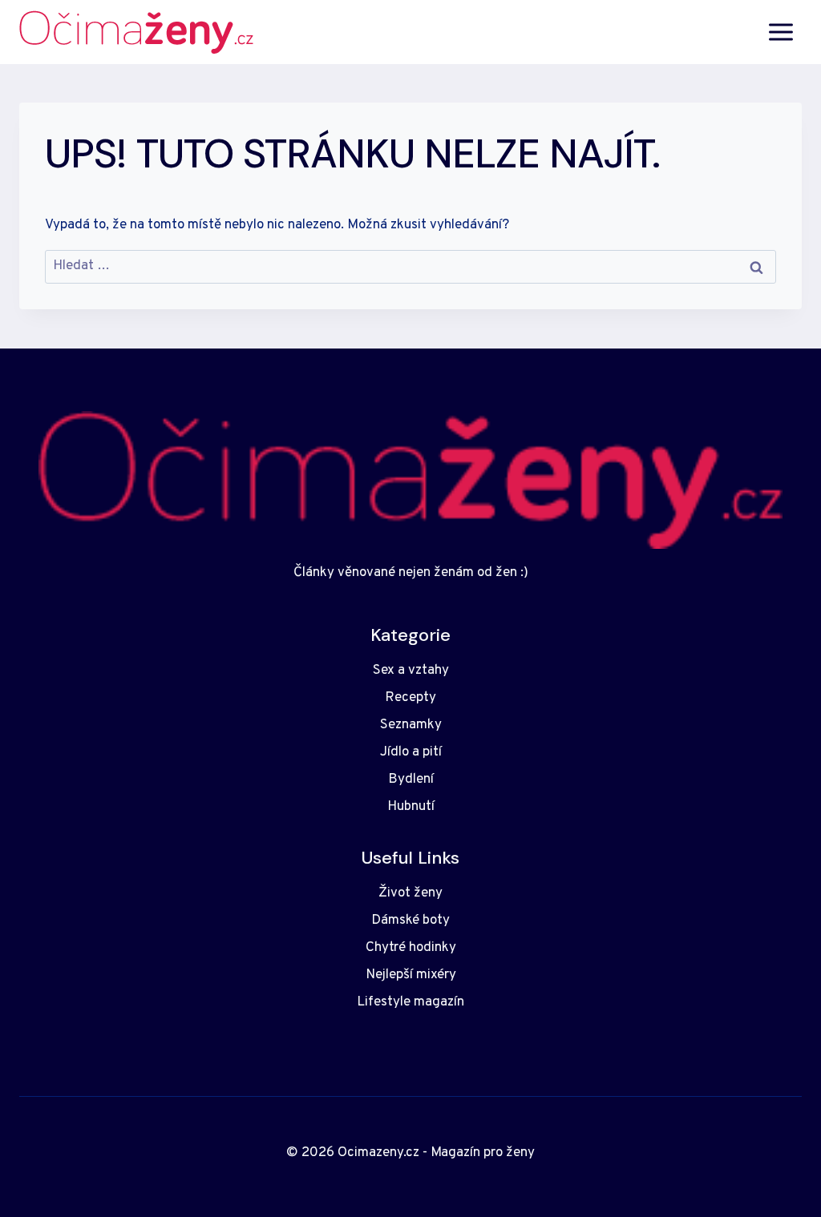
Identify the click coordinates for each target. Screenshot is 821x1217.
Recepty (410, 698)
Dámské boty (410, 920)
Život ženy (410, 893)
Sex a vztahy (411, 670)
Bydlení (411, 779)
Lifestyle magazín (410, 1002)
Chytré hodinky (411, 948)
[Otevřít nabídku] (780, 31)
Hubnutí (411, 807)
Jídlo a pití (411, 752)
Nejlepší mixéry (411, 975)
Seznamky (411, 725)
